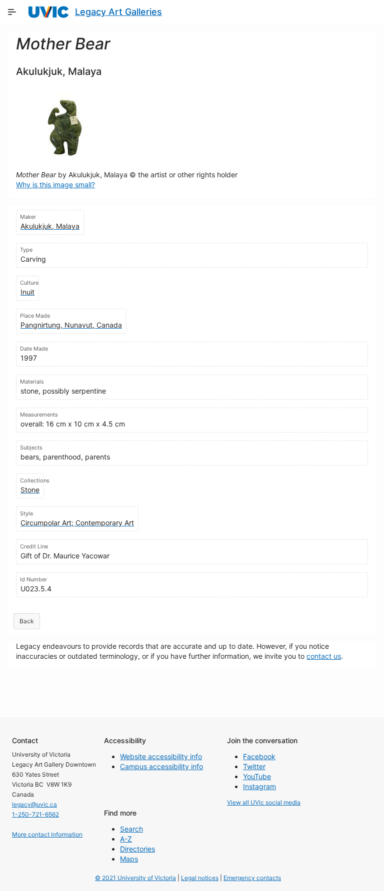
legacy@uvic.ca (34, 804)
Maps (129, 859)
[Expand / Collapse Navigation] (12, 12)
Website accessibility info (161, 756)
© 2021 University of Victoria (135, 878)
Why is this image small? (55, 184)
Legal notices (199, 878)
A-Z (126, 839)
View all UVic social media (263, 802)
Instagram (259, 786)
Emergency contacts (252, 878)
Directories (137, 849)
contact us (323, 656)
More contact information (47, 834)
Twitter (254, 766)
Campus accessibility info (161, 766)
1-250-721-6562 (35, 814)
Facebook (259, 756)
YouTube (257, 776)
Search (131, 829)
